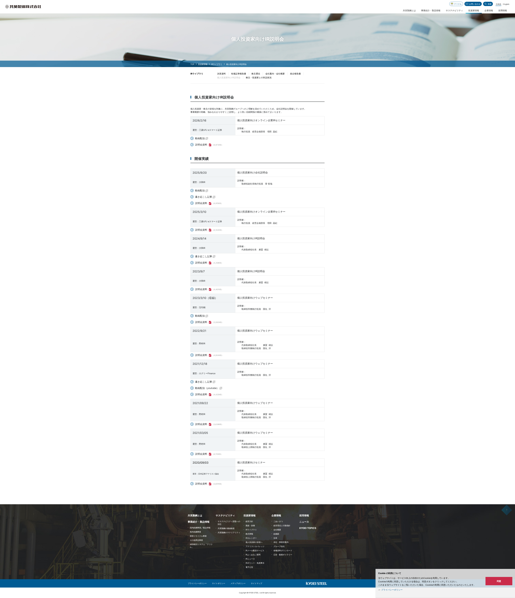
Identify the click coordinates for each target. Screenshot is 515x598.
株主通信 (255, 73)
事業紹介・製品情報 (430, 10)
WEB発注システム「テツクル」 (201, 545)
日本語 (498, 4)
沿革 (275, 538)
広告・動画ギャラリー (282, 554)
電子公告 (249, 567)
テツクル (458, 4)
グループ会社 (279, 546)
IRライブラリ (216, 64)
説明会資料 (201, 144)
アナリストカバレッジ (255, 546)
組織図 (276, 534)
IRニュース (250, 559)
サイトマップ (256, 583)
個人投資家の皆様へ (254, 542)
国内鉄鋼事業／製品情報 (200, 528)
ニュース (304, 521)
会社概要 (277, 530)
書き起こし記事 (203, 196)
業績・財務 (250, 525)
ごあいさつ (278, 521)
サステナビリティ (454, 10)
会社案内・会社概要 (275, 73)
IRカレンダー (251, 538)
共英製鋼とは (409, 10)
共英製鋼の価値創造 (226, 528)
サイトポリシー (218, 583)
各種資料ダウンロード (282, 550)
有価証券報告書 (238, 73)
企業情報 (488, 10)
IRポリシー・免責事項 (255, 563)
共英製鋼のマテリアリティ (229, 532)
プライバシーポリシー (392, 589)
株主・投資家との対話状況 (259, 77)
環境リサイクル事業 (198, 536)
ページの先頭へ (506, 510)
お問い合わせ (474, 4)
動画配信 (200, 138)
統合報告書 (295, 73)
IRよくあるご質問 (253, 554)
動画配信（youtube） (207, 388)
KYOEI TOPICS (307, 528)
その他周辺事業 (196, 540)
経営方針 (249, 521)
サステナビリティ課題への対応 (229, 522)
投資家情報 (202, 64)
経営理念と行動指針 (281, 525)
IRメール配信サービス (255, 550)
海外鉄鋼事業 (195, 532)
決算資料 (221, 73)
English (506, 4)
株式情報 (249, 534)
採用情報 (502, 10)
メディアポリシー (238, 583)
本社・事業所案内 (280, 542)
